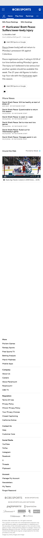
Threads (5, 464)
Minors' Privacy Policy (11, 408)
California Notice (9, 420)
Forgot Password (9, 490)
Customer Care (8, 434)
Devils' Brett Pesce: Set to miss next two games (19, 123)
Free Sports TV (8, 352)
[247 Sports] (14, 506)
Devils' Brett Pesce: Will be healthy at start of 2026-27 (21, 103)
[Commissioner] (24, 510)
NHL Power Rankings (10, 22)
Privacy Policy (8, 404)
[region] (21, 167)
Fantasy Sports (8, 348)
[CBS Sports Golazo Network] (21, 502)
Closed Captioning (10, 416)
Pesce (5, 47)
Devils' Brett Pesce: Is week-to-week (17, 117)
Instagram (6, 452)
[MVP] (36, 510)
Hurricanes (27, 75)
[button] (3, 9)
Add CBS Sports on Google (16, 42)
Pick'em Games (8, 343)
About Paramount (9, 382)
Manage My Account (10, 478)
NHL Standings (26, 22)
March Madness (8, 360)
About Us (6, 374)
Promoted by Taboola (32, 151)
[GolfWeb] (28, 516)
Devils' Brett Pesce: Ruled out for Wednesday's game (16, 131)
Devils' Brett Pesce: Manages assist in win (19, 137)
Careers (5, 378)
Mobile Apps (7, 364)
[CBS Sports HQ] (32, 497)
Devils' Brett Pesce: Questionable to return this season (20, 110)
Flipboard (6, 468)
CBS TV (5, 390)
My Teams (6, 486)
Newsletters (7, 482)
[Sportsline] (30, 506)
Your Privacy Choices (11, 412)
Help (4, 430)
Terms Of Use (8, 400)
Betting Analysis (9, 356)
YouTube (6, 444)
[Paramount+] (9, 511)
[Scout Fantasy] (15, 516)
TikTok (5, 448)
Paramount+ (7, 386)
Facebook (6, 456)
